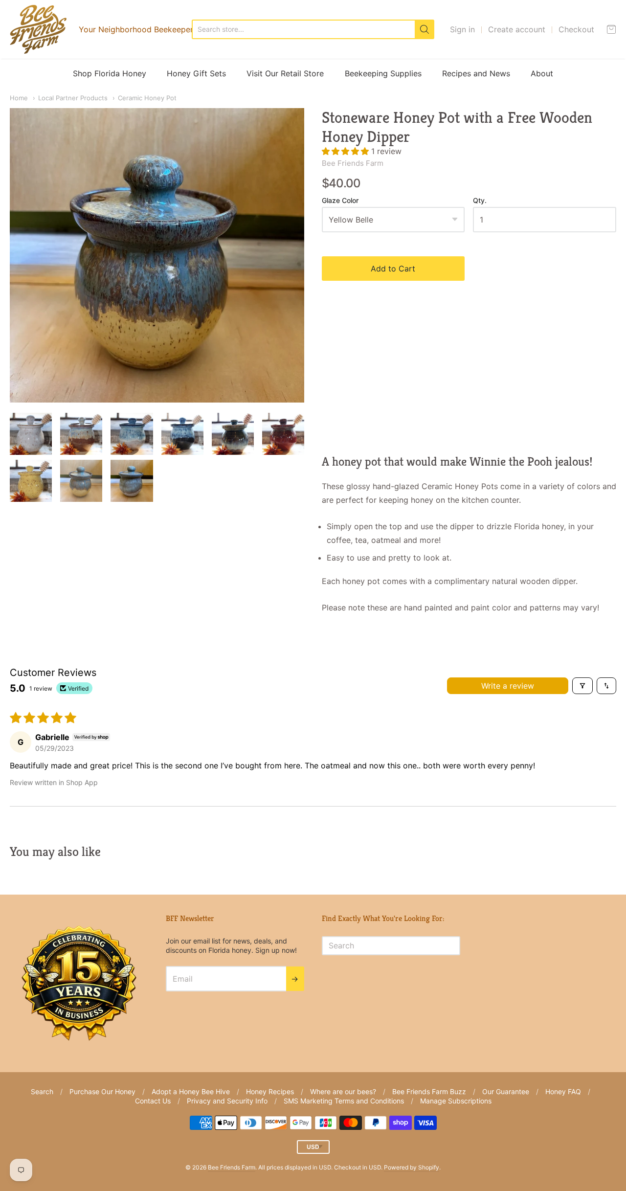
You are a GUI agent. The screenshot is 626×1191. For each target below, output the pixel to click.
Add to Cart (393, 268)
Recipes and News (476, 73)
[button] (346, 151)
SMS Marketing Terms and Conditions (344, 1101)
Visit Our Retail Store (285, 73)
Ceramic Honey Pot (147, 98)
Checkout (576, 29)
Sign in (462, 29)
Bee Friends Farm (352, 163)
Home (19, 98)
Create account (516, 29)
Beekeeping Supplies (383, 73)
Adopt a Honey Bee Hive (191, 1091)
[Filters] (582, 685)
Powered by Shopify (411, 1167)
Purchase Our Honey (102, 1091)
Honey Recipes (270, 1091)
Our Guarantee (505, 1091)
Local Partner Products (73, 98)
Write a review (507, 686)
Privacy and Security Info (227, 1101)
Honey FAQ (563, 1091)
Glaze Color (340, 200)
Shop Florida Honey (109, 73)
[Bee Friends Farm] (38, 29)
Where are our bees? (343, 1091)
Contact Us (153, 1101)
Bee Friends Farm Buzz (429, 1091)
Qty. (480, 200)
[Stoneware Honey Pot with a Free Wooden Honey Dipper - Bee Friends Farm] (31, 434)
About (542, 73)
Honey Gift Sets (196, 73)
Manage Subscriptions (456, 1101)
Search (42, 1091)
